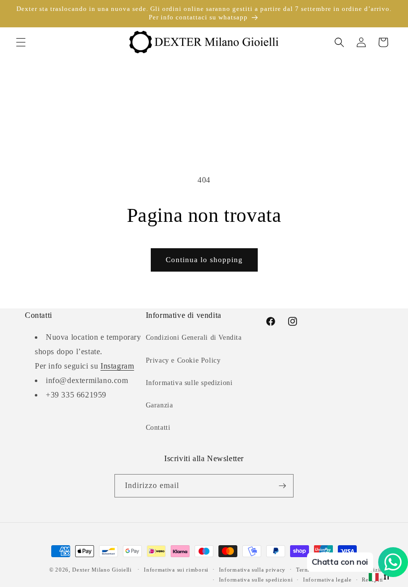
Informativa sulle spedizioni (189, 383)
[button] (21, 42)
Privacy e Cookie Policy (183, 360)
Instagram (117, 366)
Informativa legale (327, 580)
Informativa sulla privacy (252, 570)
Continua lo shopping (204, 260)
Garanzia (159, 405)
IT (387, 577)
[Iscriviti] (282, 485)
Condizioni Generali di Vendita (194, 337)
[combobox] (379, 577)
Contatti (158, 427)
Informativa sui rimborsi (176, 570)
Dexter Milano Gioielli (101, 570)
